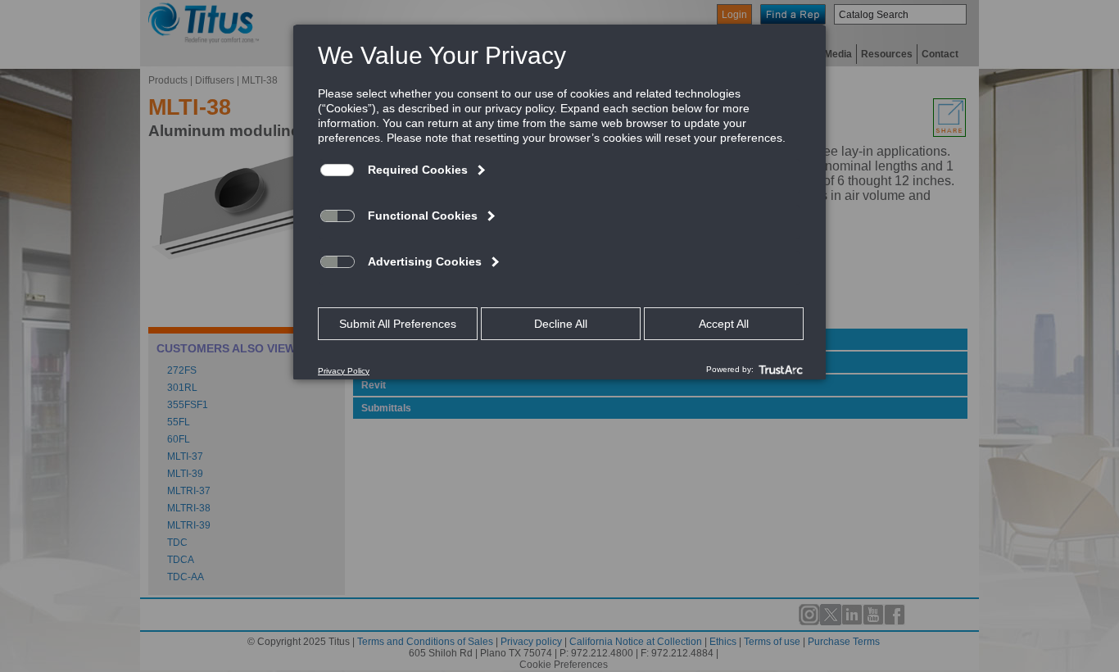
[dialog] (559, 202)
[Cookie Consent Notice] (559, 202)
